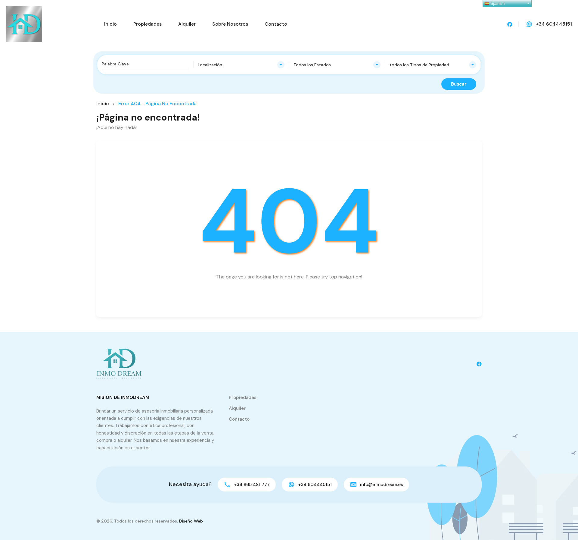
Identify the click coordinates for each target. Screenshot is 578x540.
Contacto (276, 24)
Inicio (110, 24)
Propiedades (147, 24)
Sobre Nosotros (230, 24)
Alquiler (187, 24)
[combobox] (241, 64)
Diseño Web (191, 521)
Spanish (497, 3)
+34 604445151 (554, 24)
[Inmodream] (24, 23)
